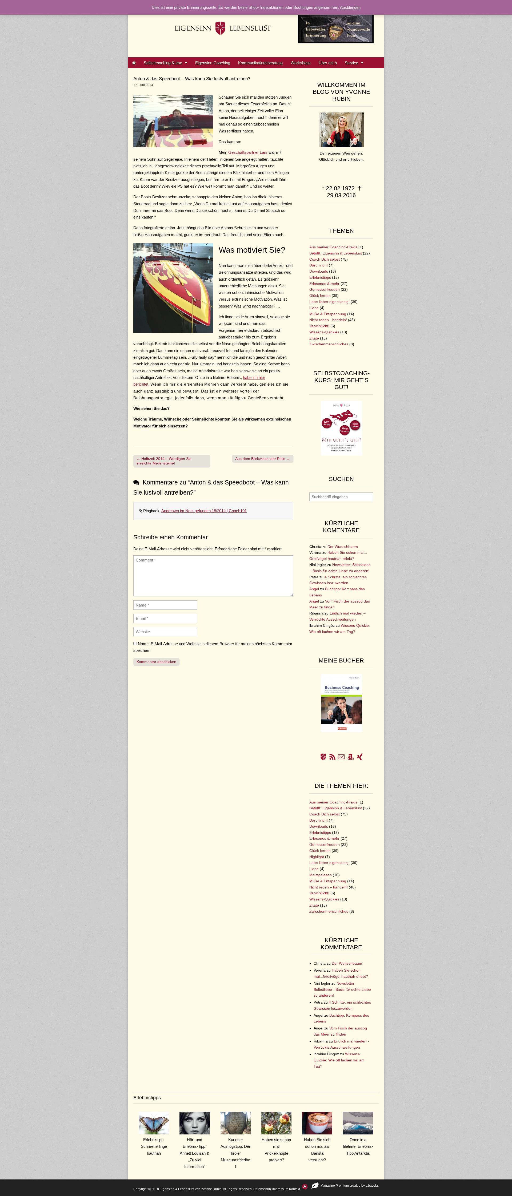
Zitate (314, 338)
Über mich (328, 62)
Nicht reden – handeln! (328, 887)
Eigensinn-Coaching (212, 62)
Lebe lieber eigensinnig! (329, 302)
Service (351, 62)
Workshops (301, 62)
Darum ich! (318, 265)
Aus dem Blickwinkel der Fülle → (262, 458)
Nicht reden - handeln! (328, 320)
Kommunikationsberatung (260, 62)
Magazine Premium (335, 1185)
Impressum (280, 1189)
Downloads (318, 271)
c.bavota (372, 1185)
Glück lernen (320, 296)
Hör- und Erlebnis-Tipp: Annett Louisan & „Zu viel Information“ (194, 1153)
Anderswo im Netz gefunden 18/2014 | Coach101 (204, 510)
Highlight (316, 857)
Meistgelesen (320, 875)
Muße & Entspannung (327, 314)
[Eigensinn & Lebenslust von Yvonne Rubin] (256, 24)
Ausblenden (350, 7)
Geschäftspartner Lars (247, 152)
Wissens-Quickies (324, 332)
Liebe (314, 308)
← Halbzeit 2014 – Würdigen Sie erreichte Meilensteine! (164, 460)
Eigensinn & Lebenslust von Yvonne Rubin (191, 1189)
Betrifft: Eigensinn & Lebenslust (335, 253)
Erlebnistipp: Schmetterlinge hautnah (154, 1146)
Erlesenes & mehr (324, 284)
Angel (314, 589)
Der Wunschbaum (342, 547)
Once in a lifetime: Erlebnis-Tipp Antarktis (358, 1146)
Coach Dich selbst (324, 259)
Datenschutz (262, 1189)
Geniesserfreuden (324, 290)
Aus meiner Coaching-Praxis (333, 247)
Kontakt (294, 1189)
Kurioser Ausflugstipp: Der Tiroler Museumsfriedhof (235, 1153)
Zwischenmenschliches (328, 344)
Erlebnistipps (320, 278)
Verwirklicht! (319, 326)
